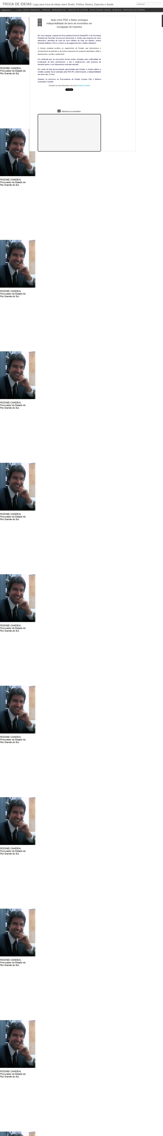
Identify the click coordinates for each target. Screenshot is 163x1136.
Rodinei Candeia (83, 85)
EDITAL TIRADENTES (31, 10)
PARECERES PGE (59, 10)
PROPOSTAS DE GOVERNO (134, 10)
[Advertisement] (114, 56)
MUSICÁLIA (117, 10)
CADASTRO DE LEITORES (78, 10)
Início (20, 10)
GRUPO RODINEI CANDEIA (100, 10)
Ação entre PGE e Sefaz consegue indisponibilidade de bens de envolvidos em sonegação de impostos (69, 23)
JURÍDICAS (46, 10)
